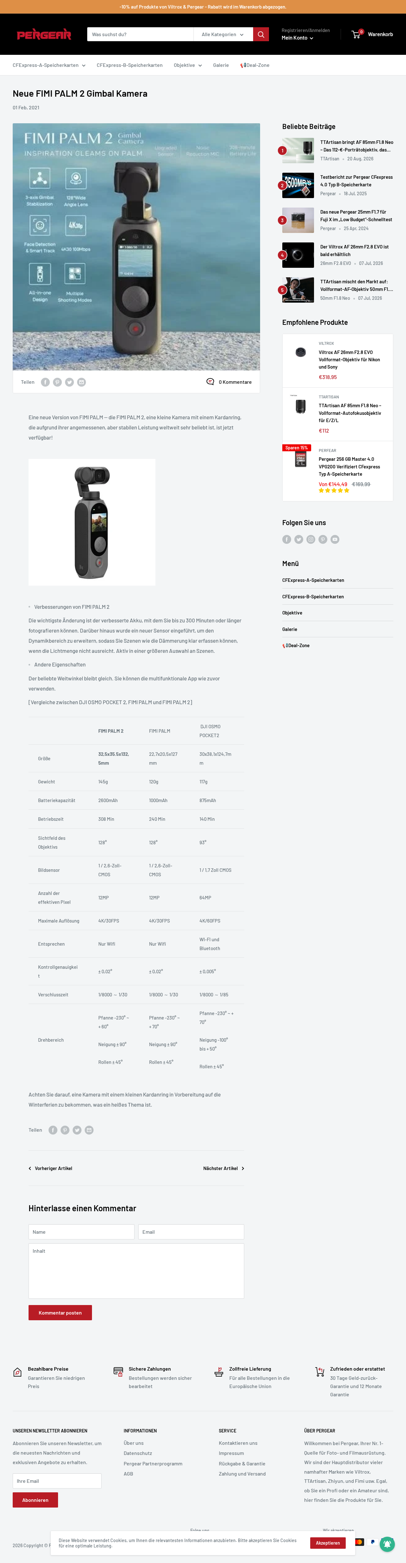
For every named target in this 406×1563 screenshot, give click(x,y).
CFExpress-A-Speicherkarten (313, 580)
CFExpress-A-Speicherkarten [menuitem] (46, 65)
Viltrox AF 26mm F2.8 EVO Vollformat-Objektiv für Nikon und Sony (349, 359)
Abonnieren (35, 1500)
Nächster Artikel (220, 1168)
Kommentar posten (60, 1312)
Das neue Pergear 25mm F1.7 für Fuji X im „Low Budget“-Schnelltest (356, 215)
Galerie (289, 629)
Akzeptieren (328, 1543)
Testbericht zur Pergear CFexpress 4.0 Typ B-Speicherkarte (356, 180)
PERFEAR (327, 450)
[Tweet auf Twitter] (69, 382)
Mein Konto (295, 37)
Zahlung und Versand (242, 1473)
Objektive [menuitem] (184, 65)
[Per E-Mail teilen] (81, 382)
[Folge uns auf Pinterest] (322, 539)
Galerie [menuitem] (221, 65)
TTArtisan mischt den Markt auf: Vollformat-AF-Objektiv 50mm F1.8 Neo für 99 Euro (356, 286)
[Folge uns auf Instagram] (310, 539)
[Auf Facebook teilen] (45, 382)
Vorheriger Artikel (53, 1168)
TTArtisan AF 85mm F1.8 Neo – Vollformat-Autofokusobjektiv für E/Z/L (350, 412)
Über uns (134, 1443)
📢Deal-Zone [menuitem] (255, 65)
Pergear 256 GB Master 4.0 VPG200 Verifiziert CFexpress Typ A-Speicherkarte (349, 466)
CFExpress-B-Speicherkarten (313, 596)
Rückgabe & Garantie (242, 1463)
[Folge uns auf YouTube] (335, 539)
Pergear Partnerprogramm (153, 1463)
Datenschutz (138, 1453)
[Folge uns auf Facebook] (286, 539)
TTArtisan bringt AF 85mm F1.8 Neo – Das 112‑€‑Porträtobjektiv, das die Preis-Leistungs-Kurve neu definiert (356, 146)
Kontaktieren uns (238, 1443)
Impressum (231, 1453)
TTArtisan (329, 396)
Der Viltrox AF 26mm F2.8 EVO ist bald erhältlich (354, 250)
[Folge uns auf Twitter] (298, 539)
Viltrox (326, 343)
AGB (128, 1473)
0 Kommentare (235, 382)
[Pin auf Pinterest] (57, 382)
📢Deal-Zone (296, 645)
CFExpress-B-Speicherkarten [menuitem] (130, 65)
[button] (334, 490)
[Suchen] (261, 34)
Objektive (292, 612)
